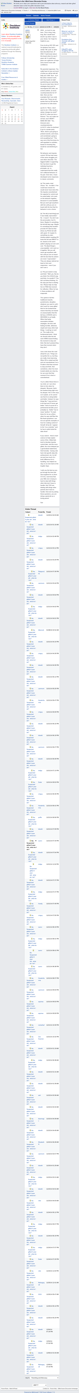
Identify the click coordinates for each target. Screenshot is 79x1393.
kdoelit (36, 27)
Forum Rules (4, 1388)
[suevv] (27, 38)
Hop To (28, 1378)
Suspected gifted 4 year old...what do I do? (30, 519)
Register (68, 10)
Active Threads (45, 15)
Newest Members (6, 95)
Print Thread (30, 23)
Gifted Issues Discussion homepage (11, 10)
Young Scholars (6, 60)
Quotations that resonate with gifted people (68, 41)
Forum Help (53, 1388)
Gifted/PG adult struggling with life (67, 50)
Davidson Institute (10, 45)
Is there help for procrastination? (67, 23)
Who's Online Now (7, 83)
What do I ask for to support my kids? (68, 32)
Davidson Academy (7, 62)
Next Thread (50, 20)
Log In (76, 10)
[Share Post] (51, 27)
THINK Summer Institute (9, 64)
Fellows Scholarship (7, 58)
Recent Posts (66, 20)
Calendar (36, 15)
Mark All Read (13, 1388)
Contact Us (46, 1388)
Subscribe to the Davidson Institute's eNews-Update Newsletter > (10, 71)
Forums (25, 10)
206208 (56, 27)
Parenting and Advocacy (38, 10)
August (12, 107)
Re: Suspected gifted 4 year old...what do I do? (31, 529)
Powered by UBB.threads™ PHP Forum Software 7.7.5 (39, 1392)
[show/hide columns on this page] (77, 15)
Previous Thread (34, 20)
